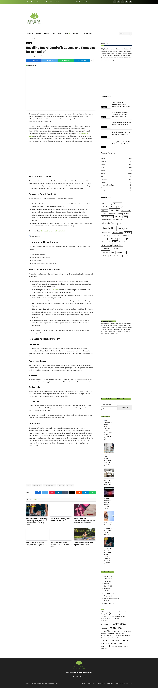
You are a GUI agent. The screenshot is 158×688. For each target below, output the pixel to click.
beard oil (56, 290)
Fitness (46, 33)
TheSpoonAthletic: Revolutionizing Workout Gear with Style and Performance (84, 521)
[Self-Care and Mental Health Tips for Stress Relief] (85, 534)
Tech (102, 188)
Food (53, 33)
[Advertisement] (98, 18)
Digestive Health (112, 213)
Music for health (106, 241)
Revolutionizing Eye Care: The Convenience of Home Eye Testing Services (108, 528)
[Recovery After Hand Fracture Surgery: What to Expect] (109, 492)
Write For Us (58, 2)
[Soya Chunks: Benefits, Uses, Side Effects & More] (61, 510)
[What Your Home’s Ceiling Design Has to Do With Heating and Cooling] (109, 448)
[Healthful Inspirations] (34, 18)
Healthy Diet (123, 229)
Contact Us (49, 2)
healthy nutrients (118, 232)
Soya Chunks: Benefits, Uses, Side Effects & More (60, 520)
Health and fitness (106, 219)
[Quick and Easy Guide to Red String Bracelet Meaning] (106, 124)
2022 (103, 204)
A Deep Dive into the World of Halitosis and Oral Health (121, 143)
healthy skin (128, 232)
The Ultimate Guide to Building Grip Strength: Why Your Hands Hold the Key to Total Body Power (36, 522)
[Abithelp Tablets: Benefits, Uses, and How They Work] (37, 534)
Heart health (105, 236)
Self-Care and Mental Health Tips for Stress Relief (84, 544)
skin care (115, 249)
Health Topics (38, 2)
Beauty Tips (104, 210)
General (30, 33)
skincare (105, 249)
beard (28, 485)
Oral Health (76, 33)
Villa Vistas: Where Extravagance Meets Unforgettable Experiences (121, 104)
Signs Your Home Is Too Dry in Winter (107, 482)
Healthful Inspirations (33, 56)
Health (60, 33)
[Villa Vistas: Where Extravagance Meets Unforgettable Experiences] (106, 104)
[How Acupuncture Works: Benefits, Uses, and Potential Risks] (61, 534)
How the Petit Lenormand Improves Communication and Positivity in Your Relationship (108, 432)
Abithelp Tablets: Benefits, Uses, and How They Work (35, 544)
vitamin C (112, 255)
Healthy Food (106, 232)
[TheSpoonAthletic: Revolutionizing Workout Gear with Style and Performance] (85, 510)
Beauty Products (122, 207)
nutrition (114, 241)
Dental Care (114, 210)
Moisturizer (122, 239)
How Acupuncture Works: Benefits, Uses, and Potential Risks (60, 545)
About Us (29, 2)
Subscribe (125, 407)
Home (27, 38)
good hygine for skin (107, 216)
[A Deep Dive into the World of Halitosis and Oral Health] (106, 144)
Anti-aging (109, 204)
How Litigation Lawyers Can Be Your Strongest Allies (121, 133)
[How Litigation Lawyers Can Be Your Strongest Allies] (106, 134)
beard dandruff (37, 485)
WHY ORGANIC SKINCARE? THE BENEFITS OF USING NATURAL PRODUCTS (120, 114)
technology (105, 255)
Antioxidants (105, 207)
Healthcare (121, 224)
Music (129, 239)
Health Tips (61, 485)
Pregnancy (104, 182)
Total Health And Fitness (120, 55)
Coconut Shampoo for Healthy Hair (53, 231)
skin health (121, 252)
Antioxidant (118, 204)
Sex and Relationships (107, 185)
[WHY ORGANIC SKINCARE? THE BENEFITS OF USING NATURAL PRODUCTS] (106, 114)
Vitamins (119, 255)
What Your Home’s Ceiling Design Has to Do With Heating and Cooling (107, 460)
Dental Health (125, 210)
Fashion (120, 213)
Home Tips (126, 236)
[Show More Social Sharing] (92, 60)
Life (66, 33)
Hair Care (118, 216)
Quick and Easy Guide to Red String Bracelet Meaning (121, 123)
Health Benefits (117, 219)
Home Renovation (115, 236)
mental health (113, 239)
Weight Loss (87, 33)
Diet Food (103, 213)
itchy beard (70, 485)
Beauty (38, 33)
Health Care (109, 223)
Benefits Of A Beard (49, 485)
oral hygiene (118, 245)
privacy (105, 408)
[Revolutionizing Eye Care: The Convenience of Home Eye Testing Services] (109, 516)
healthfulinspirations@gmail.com (81, 672)
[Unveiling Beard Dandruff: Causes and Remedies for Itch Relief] (61, 87)
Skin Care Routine (108, 253)
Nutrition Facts (123, 241)
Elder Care (104, 161)
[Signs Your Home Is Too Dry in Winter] (109, 474)
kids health (104, 238)
